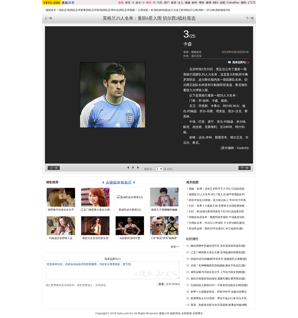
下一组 (250, 18)
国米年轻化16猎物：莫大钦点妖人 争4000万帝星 (217, 200)
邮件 (194, 2)
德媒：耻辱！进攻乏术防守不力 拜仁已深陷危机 (217, 188)
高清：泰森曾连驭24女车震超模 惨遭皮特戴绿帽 (219, 304)
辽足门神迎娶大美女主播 (95, 209)
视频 (187, 2)
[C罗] (164, 225)
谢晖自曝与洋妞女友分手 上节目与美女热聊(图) (218, 272)
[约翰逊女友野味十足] (61, 225)
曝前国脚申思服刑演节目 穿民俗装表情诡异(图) (218, 245)
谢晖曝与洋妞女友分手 (61, 209)
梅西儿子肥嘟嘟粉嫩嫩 (164, 209)
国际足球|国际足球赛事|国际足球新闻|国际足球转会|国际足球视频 (97, 10)
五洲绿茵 (143, 10)
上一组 (48, 18)
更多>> (175, 246)
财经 (148, 2)
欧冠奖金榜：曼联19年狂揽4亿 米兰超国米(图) (216, 228)
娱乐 (138, 2)
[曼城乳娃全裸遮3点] (130, 197)
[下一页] (138, 169)
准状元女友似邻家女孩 (95, 238)
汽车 (159, 2)
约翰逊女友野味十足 (61, 238)
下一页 (244, 167)
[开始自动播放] (133, 169)
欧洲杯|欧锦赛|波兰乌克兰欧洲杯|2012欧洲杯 (177, 10)
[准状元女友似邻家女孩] (95, 225)
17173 (251, 2)
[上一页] (128, 169)
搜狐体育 (51, 10)
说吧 (222, 2)
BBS (215, 2)
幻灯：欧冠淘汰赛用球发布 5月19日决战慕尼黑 (216, 211)
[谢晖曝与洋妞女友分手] (61, 197)
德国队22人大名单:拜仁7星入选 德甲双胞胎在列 (217, 194)
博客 (201, 2)
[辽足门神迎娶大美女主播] (95, 197)
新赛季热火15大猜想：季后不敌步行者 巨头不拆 (219, 298)
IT (154, 2)
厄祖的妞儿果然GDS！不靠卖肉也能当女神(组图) (219, 285)
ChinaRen (233, 2)
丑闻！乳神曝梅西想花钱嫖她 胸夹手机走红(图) (218, 265)
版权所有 (175, 313)
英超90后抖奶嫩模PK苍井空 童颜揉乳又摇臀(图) (219, 258)
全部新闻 (186, 313)
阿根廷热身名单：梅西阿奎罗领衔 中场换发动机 (217, 217)
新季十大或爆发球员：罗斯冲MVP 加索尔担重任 (219, 291)
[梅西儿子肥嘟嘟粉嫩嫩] (164, 197)
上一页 (54, 167)
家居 (173, 2)
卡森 (187, 44)
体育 (127, 2)
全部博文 (197, 313)
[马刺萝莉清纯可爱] (130, 225)
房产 (166, 2)
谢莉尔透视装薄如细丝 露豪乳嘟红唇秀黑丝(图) (218, 278)
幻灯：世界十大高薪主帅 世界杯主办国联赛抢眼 (217, 205)
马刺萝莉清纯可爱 (129, 238)
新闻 (120, 2)
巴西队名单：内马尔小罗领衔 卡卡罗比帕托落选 (217, 222)
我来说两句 (238, 62)
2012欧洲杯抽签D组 (218, 10)
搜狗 (243, 2)
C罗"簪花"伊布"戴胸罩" (164, 238)
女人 (180, 2)
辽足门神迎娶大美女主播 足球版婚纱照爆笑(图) (218, 252)
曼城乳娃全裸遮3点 (130, 209)
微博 (208, 2)
